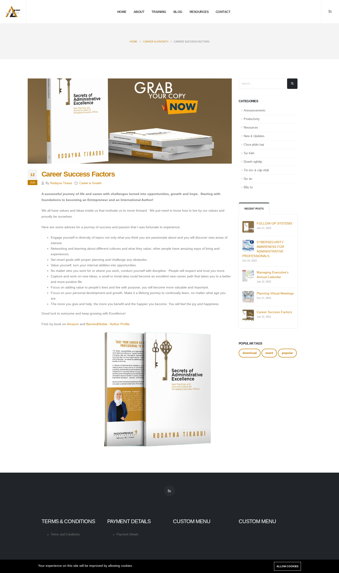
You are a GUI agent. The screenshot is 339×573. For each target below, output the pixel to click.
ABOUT (139, 12)
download (250, 353)
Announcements (254, 110)
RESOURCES (199, 12)
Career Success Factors (274, 312)
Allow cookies (287, 566)
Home (121, 12)
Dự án (248, 178)
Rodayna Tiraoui (61, 183)
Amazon (73, 324)
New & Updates (254, 136)
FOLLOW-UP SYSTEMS (274, 223)
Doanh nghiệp (253, 161)
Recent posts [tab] (254, 208)
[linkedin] (330, 11)
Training (159, 12)
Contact (223, 12)
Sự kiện (249, 153)
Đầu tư (248, 187)
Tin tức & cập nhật (256, 170)
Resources (251, 127)
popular (287, 353)
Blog (177, 12)
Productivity (252, 119)
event (269, 353)
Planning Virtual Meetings (275, 293)
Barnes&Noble (96, 324)
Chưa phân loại (254, 144)
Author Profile (120, 324)
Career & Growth (155, 41)
